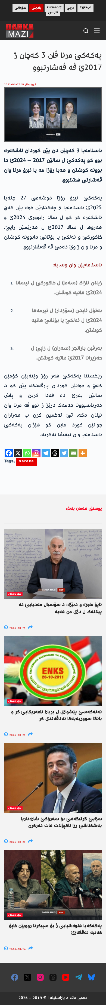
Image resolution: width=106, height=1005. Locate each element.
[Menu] (97, 31)
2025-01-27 (12, 84)
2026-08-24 (17, 949)
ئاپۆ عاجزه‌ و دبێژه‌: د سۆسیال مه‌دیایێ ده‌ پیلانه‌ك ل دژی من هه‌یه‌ (60, 608)
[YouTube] (65, 977)
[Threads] (55, 453)
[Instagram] (36, 453)
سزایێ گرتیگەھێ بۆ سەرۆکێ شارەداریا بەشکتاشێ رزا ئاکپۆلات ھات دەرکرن (61, 822)
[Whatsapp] (27, 453)
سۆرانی (20, 8)
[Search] (85, 30)
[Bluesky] (91, 977)
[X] (18, 453)
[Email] (73, 453)
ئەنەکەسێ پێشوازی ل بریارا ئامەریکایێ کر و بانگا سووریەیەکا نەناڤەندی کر (56, 716)
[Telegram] (46, 453)
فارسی (53, 12)
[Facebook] (9, 453)
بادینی (36, 8)
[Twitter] (64, 453)
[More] (83, 453)
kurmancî (54, 8)
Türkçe (85, 8)
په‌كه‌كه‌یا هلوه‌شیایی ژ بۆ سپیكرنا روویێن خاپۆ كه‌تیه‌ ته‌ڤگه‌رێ (55, 929)
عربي (70, 8)
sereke (26, 462)
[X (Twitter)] (27, 977)
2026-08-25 (16, 628)
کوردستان (30, 84)
